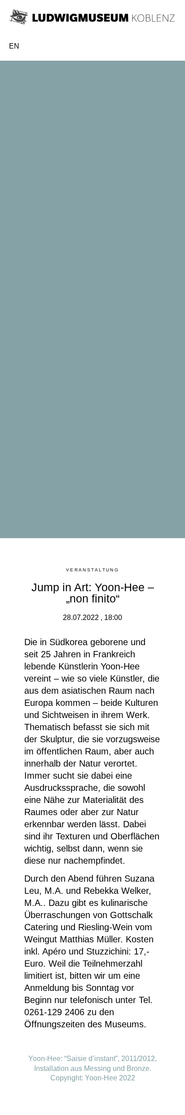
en (14, 46)
